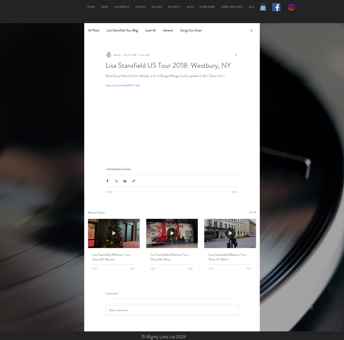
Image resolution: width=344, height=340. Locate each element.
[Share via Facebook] (107, 181)
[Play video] (172, 120)
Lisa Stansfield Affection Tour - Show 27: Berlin (229, 257)
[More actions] (236, 55)
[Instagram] (292, 7)
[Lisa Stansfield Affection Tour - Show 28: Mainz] (172, 233)
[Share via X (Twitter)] (116, 181)
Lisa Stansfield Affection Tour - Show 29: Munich (112, 257)
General (168, 30)
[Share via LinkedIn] (125, 181)
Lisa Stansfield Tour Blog (122, 30)
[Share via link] (133, 181)
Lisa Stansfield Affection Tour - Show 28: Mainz (170, 257)
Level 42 (150, 30)
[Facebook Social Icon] (276, 7)
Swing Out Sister (191, 30)
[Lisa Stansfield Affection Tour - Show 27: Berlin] (230, 233)
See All (252, 212)
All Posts (93, 30)
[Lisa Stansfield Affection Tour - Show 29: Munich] (114, 233)
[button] (263, 7)
